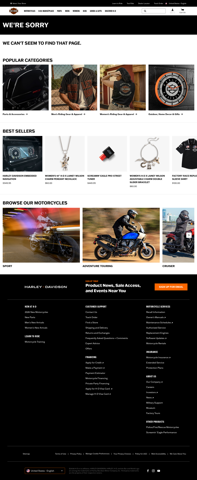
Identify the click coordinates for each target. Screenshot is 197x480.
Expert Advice (93, 343)
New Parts (30, 317)
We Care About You (178, 454)
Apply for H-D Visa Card (98, 388)
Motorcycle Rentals (156, 343)
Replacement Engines (157, 333)
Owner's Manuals (155, 317)
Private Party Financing (97, 383)
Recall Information (155, 312)
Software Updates (155, 338)
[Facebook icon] (148, 470)
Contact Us (91, 312)
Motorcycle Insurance (157, 357)
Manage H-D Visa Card (97, 394)
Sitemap (26, 454)
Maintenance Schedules (158, 322)
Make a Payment (94, 367)
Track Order (158, 3)
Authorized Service (156, 327)
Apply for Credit (94, 362)
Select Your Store (19, 3)
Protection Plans (154, 367)
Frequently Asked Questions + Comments (107, 338)
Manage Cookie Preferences (97, 454)
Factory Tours (153, 413)
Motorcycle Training (35, 341)
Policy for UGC (141, 454)
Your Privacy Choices (122, 454)
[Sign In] (172, 11)
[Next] (191, 162)
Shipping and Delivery (97, 327)
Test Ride (130, 3)
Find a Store (92, 322)
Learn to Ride (117, 3)
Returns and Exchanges (98, 333)
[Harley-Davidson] (53, 287)
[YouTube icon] (158, 470)
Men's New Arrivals (34, 322)
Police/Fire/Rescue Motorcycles (162, 427)
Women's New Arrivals (36, 327)
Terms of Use (60, 454)
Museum (150, 408)
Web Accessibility (158, 454)
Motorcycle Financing (97, 378)
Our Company (153, 382)
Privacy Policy (76, 454)
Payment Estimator (95, 373)
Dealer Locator (144, 3)
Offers (89, 348)
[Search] (154, 11)
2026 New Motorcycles (36, 312)
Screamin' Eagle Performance (161, 432)
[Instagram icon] (153, 470)
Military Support (154, 402)
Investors (151, 392)
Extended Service (155, 362)
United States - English (177, 3)
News (149, 397)
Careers (150, 387)
